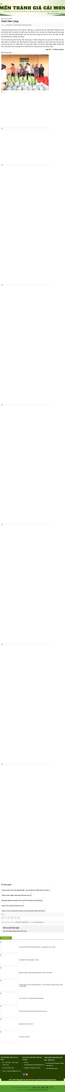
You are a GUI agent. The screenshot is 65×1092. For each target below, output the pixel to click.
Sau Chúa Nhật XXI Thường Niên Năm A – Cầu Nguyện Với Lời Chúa (37, 947)
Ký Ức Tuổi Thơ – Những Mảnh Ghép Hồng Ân (31, 998)
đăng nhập (12, 931)
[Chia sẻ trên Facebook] (5, 917)
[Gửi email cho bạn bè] (12, 917)
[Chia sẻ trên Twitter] (9, 917)
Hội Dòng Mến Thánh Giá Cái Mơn (23, 25)
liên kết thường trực (39, 922)
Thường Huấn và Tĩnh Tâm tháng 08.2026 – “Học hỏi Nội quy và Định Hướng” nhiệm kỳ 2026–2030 (41, 985)
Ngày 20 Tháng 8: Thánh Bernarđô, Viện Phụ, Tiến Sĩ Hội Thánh (35, 972)
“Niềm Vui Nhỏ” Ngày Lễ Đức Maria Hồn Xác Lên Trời (33, 1011)
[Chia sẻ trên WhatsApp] (2, 917)
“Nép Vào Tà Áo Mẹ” (24, 1036)
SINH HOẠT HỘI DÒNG (6, 18)
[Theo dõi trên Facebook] (24, 1074)
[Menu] (2, 8)
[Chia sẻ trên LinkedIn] (18, 917)
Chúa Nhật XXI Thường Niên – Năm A (29, 960)
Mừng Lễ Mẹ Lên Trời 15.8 (26, 1024)
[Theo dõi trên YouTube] (26, 1074)
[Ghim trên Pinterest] (15, 917)
